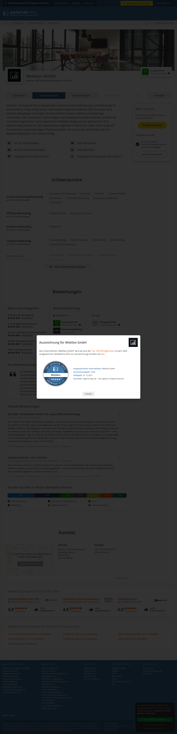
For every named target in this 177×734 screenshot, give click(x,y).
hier (103, 354)
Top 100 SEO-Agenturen (103, 350)
